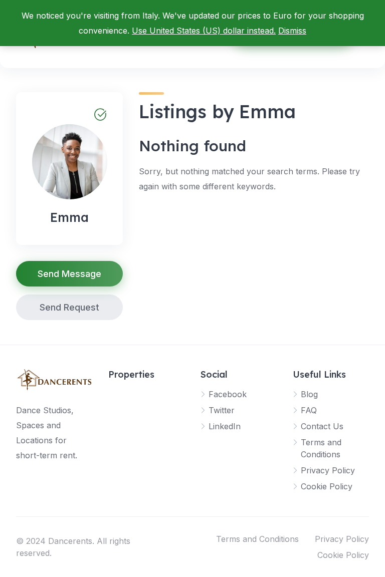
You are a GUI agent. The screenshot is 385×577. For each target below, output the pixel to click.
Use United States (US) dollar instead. (204, 31)
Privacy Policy (328, 470)
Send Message (69, 273)
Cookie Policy (326, 486)
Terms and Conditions (257, 539)
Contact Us (322, 426)
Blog (309, 394)
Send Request (69, 307)
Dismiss (292, 31)
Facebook (228, 394)
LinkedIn (225, 426)
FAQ (309, 410)
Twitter (222, 410)
